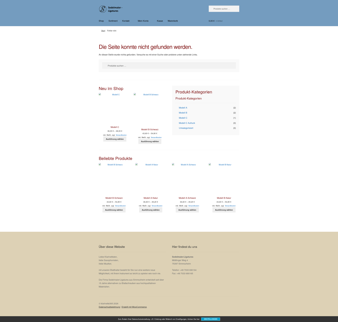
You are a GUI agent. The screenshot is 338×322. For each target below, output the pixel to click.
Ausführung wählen (115, 139)
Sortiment (113, 20)
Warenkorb (173, 20)
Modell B (183, 112)
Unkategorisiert (186, 127)
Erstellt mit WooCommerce (134, 306)
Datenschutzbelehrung (109, 306)
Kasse (160, 20)
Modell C (183, 117)
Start (103, 30)
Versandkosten (121, 135)
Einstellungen (210, 319)
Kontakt (125, 20)
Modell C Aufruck (187, 122)
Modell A (183, 107)
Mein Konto (143, 20)
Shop (101, 20)
